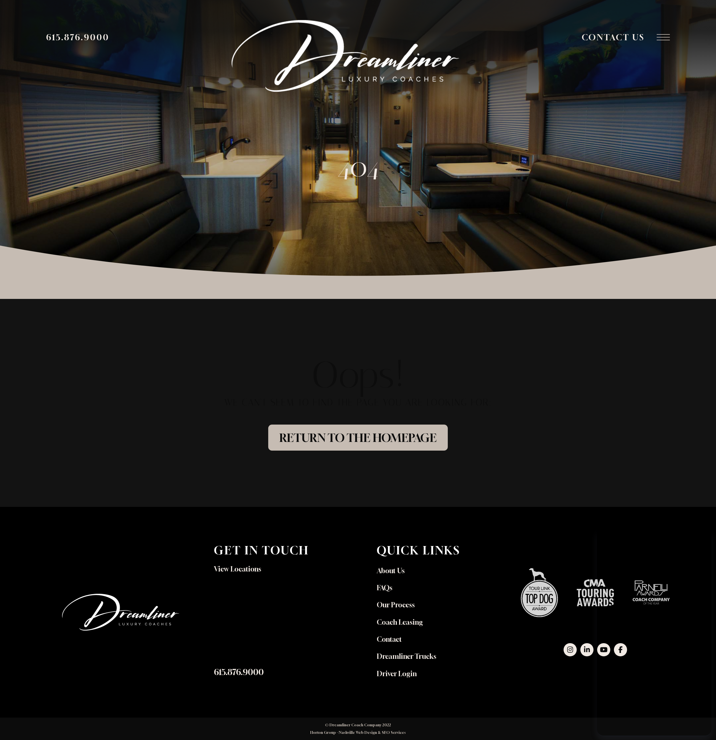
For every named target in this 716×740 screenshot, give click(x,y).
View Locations (237, 569)
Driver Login (397, 674)
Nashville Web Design (358, 732)
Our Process (396, 605)
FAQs (384, 588)
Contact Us (613, 37)
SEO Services (394, 732)
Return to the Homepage (358, 437)
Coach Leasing (400, 622)
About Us (391, 571)
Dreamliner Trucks (406, 656)
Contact (389, 639)
